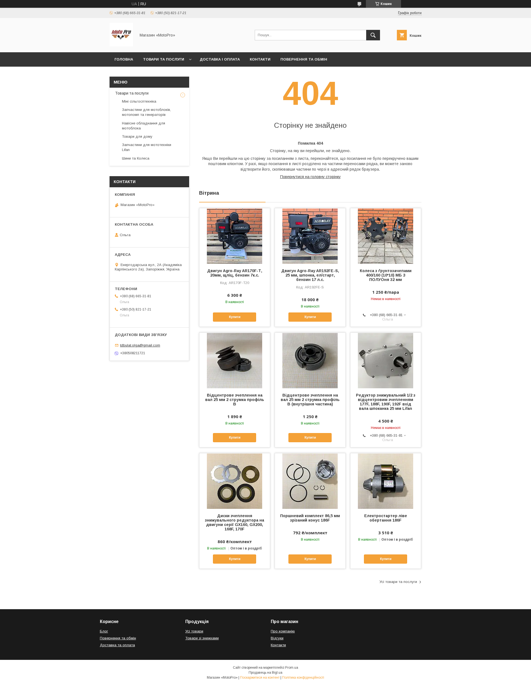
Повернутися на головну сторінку (310, 176)
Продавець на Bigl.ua (265, 672)
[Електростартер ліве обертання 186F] (385, 481)
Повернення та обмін (303, 59)
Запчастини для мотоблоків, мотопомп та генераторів (146, 112)
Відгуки (277, 638)
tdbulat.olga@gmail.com (140, 345)
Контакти (260, 59)
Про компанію (283, 631)
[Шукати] (373, 35)
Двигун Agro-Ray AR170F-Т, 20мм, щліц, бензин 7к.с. (234, 273)
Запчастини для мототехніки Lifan (146, 147)
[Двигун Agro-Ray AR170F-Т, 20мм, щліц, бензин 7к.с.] (234, 236)
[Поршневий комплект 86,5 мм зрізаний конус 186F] (310, 481)
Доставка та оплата (117, 645)
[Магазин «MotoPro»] (121, 45)
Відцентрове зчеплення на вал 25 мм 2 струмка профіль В (234, 399)
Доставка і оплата (220, 59)
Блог (104, 631)
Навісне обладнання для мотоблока (143, 125)
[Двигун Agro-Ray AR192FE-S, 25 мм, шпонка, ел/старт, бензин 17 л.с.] (310, 236)
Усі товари (194, 631)
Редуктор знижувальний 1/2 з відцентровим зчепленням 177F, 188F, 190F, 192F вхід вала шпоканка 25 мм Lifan (385, 402)
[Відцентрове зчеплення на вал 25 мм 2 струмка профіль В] (234, 360)
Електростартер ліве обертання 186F (385, 518)
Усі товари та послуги (398, 582)
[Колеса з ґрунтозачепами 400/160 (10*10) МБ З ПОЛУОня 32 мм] (385, 236)
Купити (234, 317)
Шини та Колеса (135, 158)
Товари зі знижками (202, 638)
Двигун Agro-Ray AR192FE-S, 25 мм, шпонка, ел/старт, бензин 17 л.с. (310, 275)
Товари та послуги (163, 59)
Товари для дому (137, 136)
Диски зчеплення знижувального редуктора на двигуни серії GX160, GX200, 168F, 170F (234, 522)
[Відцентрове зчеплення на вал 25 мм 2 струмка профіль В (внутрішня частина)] (310, 360)
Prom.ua (291, 668)
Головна (123, 59)
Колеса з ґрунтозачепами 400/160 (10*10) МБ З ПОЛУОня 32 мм (386, 275)
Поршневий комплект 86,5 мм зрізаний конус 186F (310, 518)
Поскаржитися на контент (260, 677)
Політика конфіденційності (303, 677)
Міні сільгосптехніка (139, 101)
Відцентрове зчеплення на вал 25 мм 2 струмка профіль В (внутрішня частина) (310, 399)
